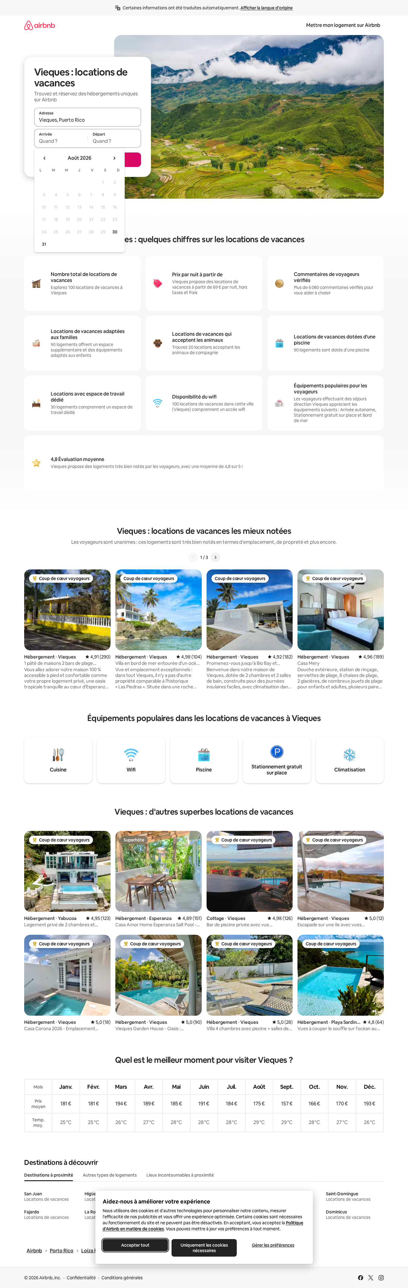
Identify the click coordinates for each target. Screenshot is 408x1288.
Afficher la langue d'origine (266, 8)
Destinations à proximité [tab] (48, 1175)
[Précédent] (193, 557)
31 (44, 244)
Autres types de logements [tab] (110, 1175)
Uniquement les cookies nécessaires (204, 1247)
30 (114, 232)
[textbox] (61, 141)
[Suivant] (215, 557)
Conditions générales (122, 1277)
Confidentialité (81, 1277)
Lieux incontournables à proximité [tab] (180, 1175)
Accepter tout (135, 1245)
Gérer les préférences (273, 1245)
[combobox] (87, 119)
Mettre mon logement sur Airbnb (343, 25)
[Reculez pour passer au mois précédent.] (45, 158)
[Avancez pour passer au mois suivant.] (114, 158)
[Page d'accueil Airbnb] (39, 25)
